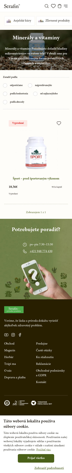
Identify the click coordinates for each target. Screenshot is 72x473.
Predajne (42, 343)
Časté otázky (44, 350)
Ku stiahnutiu (45, 357)
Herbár (8, 357)
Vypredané (18, 123)
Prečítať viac (43, 449)
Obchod (9, 343)
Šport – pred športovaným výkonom (36, 178)
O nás (8, 370)
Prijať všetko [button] (36, 458)
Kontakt (41, 382)
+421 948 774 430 (41, 251)
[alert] (36, 444)
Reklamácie (43, 364)
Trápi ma (10, 364)
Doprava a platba (15, 377)
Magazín (9, 350)
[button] (49, 468)
